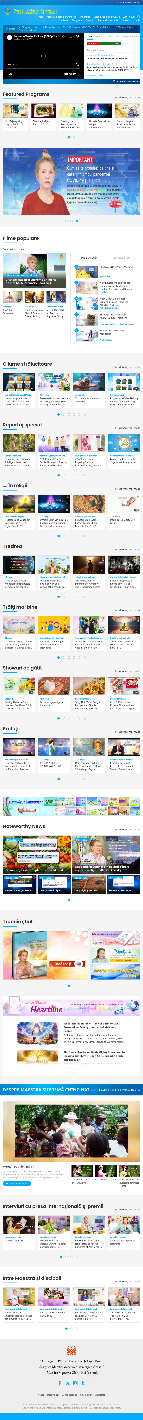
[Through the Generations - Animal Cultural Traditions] (87, 319)
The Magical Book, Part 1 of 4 (42, 123)
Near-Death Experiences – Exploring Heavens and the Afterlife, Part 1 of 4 (114, 302)
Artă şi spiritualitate (105, 1179)
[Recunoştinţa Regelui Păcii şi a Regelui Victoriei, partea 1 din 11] (89, 1297)
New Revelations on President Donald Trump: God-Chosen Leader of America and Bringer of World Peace (116, 286)
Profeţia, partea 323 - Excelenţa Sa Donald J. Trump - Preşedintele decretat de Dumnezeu (122, 766)
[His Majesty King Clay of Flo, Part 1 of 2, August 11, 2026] (15, 111)
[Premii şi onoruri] (19, 1225)
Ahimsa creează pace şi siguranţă (122, 1242)
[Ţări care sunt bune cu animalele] (89, 382)
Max (41, 16)
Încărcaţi (126, 20)
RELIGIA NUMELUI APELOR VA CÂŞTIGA (50, 764)
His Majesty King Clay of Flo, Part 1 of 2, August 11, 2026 (14, 124)
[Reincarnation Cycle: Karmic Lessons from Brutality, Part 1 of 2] (89, 504)
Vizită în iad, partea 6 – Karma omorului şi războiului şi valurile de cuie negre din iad (122, 583)
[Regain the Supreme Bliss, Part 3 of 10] (54, 1297)
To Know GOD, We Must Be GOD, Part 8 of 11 (108, 58)
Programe (77, 20)
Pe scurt (90, 20)
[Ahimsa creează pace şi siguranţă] (124, 1225)
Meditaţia (85, 16)
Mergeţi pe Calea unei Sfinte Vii (80, 1181)
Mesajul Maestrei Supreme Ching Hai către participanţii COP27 (53, 1243)
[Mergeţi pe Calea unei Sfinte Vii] (82, 1171)
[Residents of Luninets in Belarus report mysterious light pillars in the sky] (106, 855)
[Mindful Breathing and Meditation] (87, 335)
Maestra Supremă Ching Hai (62, 16)
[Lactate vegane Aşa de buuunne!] (54, 686)
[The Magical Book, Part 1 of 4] (43, 111)
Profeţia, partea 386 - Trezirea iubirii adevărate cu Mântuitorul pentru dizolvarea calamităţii (18, 766)
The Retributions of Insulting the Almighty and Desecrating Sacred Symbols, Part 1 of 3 (87, 583)
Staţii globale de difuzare (107, 16)
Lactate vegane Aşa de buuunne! (52, 704)
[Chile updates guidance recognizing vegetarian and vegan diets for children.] (19, 884)
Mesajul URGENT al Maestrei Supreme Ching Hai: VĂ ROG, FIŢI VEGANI (55, 313)
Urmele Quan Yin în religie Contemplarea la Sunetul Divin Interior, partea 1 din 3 (99, 124)
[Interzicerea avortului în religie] (124, 504)
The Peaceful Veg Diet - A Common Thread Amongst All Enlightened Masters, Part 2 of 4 (34, 313)
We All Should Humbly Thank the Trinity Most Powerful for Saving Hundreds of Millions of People (92, 1027)
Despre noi (53, 1394)
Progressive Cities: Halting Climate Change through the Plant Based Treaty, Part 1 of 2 (124, 401)
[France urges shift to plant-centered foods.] (37, 855)
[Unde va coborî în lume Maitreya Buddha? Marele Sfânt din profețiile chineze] (89, 747)
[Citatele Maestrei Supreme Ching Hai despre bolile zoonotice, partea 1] (34, 270)
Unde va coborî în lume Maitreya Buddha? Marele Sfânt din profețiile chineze (88, 766)
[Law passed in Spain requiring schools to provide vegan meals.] (54, 884)
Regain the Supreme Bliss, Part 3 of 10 (53, 1314)
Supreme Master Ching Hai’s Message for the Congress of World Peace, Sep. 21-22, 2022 (88, 1243)
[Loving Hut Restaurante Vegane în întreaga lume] (124, 443)
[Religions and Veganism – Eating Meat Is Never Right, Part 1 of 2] (19, 504)
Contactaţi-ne (69, 1394)
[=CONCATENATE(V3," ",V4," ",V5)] (87, 272)
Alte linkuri (129, 16)
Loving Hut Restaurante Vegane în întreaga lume (123, 461)
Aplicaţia (100, 1394)
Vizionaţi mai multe (18, 1183)
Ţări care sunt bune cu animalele (87, 400)
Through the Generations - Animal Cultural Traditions (114, 316)
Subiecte (63, 20)
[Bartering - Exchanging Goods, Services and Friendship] (54, 625)
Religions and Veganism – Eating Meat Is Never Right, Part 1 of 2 (18, 523)
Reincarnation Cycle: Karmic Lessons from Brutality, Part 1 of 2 (86, 523)
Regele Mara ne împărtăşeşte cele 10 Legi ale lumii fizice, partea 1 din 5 (18, 1315)
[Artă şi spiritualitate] (106, 1171)
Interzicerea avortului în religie (122, 521)
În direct (10, 28)
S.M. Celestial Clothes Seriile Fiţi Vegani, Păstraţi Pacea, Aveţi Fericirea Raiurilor (53, 462)
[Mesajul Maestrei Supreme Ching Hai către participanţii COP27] (54, 1225)
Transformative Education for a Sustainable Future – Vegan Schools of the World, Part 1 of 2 (89, 644)
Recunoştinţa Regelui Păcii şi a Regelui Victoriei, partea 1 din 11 (89, 1315)
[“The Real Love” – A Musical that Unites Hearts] (129, 1171)
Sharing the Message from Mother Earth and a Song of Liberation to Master (71, 124)
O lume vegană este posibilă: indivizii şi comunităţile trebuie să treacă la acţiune (52, 583)
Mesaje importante (108, 20)
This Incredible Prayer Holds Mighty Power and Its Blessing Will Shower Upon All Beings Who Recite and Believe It (94, 1056)
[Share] (115, 55)
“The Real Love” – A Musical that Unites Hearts (129, 1182)
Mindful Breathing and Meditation (112, 332)
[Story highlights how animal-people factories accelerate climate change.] (89, 884)
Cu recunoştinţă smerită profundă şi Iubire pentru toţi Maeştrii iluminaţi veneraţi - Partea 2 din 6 (18, 401)
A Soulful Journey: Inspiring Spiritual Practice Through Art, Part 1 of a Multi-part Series (89, 462)
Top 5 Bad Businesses (9, 311)
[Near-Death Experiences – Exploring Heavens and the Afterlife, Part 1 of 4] (87, 303)
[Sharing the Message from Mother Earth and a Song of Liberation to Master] (71, 111)
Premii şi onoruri (14, 1240)
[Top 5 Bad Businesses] (12, 297)
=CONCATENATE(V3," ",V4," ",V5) (116, 266)
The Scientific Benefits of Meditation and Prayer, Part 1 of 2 (123, 644)
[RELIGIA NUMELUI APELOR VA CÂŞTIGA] (54, 747)
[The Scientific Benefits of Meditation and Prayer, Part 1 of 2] (124, 625)
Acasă (41, 1394)
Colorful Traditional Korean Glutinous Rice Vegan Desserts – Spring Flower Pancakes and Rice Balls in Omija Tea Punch (123, 705)
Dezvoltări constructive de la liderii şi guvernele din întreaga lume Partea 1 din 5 (54, 401)
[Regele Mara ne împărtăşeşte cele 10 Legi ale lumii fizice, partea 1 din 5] (19, 1297)
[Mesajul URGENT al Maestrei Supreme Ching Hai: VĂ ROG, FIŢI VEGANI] (56, 297)
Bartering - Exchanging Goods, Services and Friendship (52, 644)
